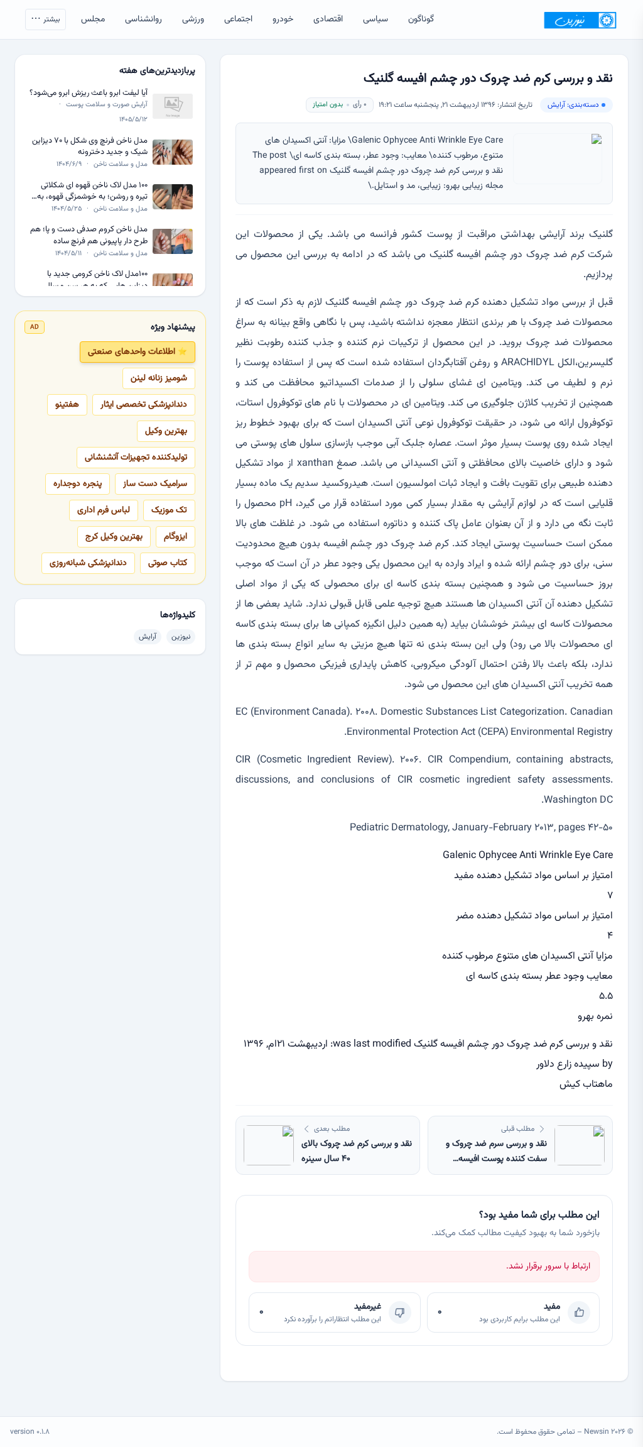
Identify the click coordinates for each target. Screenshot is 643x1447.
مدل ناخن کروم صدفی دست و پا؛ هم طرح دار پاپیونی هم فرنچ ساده (89, 235)
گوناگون (421, 19)
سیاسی (375, 19)
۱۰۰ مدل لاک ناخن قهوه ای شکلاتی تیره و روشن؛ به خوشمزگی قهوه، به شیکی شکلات (92, 191)
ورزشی (193, 19)
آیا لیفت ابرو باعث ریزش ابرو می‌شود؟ (89, 93)
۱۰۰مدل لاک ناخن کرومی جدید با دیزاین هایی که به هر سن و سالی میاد (95, 280)
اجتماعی (238, 19)
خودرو (283, 19)
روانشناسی (143, 19)
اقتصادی (328, 19)
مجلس (93, 19)
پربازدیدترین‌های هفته (157, 71)
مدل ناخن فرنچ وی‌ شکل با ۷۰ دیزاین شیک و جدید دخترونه (90, 146)
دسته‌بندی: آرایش (573, 105)
